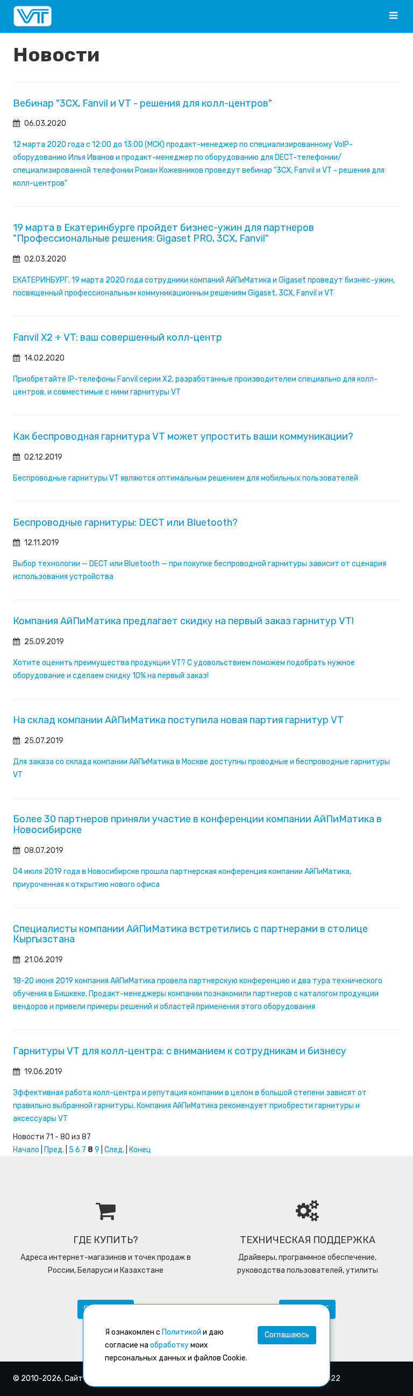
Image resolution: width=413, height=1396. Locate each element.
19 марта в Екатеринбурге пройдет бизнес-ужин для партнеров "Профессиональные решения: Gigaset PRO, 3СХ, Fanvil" (163, 233)
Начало (26, 1149)
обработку (169, 1345)
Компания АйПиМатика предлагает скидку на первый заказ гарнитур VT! (183, 621)
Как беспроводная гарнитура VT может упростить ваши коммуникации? (183, 436)
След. (114, 1149)
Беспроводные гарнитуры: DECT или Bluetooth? (125, 522)
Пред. (54, 1149)
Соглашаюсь (287, 1334)
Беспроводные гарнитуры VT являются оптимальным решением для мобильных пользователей (185, 478)
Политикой (181, 1332)
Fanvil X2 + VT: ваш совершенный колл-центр (117, 337)
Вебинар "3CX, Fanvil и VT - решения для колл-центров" (142, 103)
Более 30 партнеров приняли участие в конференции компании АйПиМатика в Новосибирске (197, 824)
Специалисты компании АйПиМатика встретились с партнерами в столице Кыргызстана (190, 934)
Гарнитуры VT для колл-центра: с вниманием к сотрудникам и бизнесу (179, 1051)
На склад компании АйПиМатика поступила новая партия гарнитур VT (178, 720)
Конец (140, 1149)
